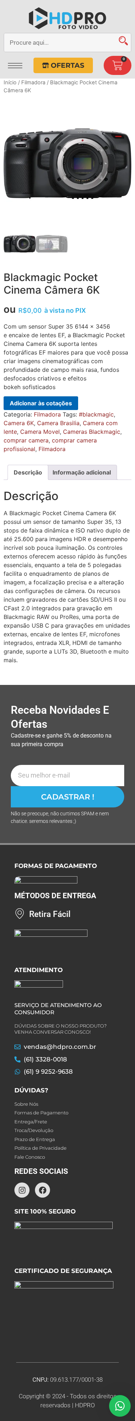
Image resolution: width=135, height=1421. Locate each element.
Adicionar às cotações (41, 403)
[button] (15, 63)
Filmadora (33, 82)
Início (10, 82)
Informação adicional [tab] (82, 472)
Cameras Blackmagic (91, 431)
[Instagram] (22, 1190)
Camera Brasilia (58, 423)
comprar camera (26, 440)
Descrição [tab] (28, 472)
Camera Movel (40, 431)
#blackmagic (96, 414)
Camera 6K (19, 423)
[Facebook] (42, 1190)
